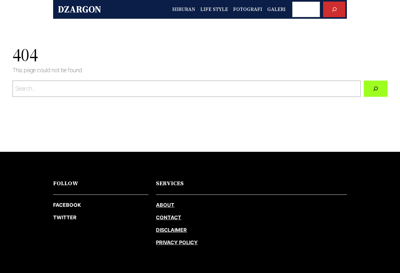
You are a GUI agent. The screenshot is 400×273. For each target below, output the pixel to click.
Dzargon (79, 9)
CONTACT (168, 217)
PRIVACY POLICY (177, 242)
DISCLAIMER (171, 230)
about (165, 205)
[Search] (334, 9)
